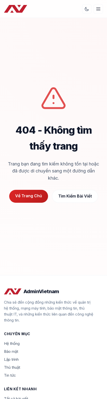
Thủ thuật (12, 367)
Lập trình (11, 359)
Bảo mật (11, 351)
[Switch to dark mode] (87, 9)
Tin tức (10, 375)
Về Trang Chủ (28, 195)
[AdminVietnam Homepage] (15, 9)
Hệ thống (12, 343)
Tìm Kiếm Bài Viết (75, 196)
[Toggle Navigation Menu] (98, 9)
